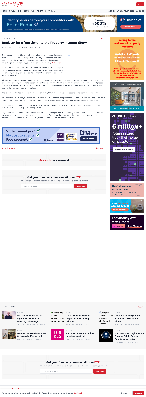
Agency (69, 330)
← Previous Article (8, 148)
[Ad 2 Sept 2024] (127, 58)
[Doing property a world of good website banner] (127, 206)
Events (15, 38)
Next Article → (101, 148)
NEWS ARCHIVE (15, 11)
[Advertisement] (127, 264)
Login (140, 4)
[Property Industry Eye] (12, 4)
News (9, 38)
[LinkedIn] (143, 11)
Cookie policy (78, 393)
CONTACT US (29, 11)
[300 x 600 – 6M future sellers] (127, 147)
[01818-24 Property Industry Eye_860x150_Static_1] (54, 135)
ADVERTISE (41, 11)
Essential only (126, 393)
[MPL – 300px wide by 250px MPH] (127, 96)
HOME (4, 11)
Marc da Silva (22, 47)
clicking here (56, 63)
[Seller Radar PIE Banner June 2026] (73, 23)
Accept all (138, 393)
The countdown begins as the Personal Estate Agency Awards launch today (129, 336)
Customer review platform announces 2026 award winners (128, 318)
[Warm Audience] (127, 190)
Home (4, 38)
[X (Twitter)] (137, 11)
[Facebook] (140, 11)
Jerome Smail (30, 324)
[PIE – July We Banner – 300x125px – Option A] (127, 222)
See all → (141, 307)
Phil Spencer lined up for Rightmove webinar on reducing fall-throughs (29, 318)
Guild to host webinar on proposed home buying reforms (78, 318)
